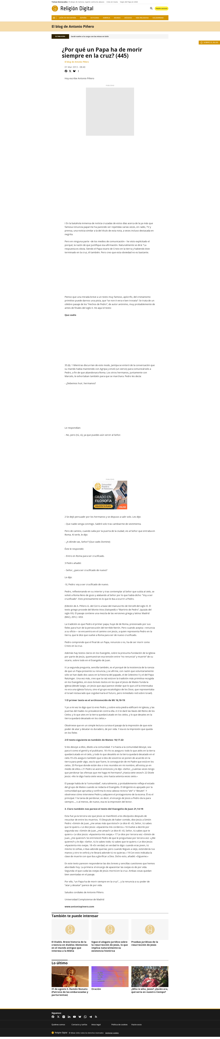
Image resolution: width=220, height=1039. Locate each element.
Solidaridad (158, 18)
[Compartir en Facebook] (66, 71)
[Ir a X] (59, 1016)
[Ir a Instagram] (64, 1016)
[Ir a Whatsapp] (86, 1016)
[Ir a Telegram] (91, 1016)
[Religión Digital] (72, 8)
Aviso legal (96, 1024)
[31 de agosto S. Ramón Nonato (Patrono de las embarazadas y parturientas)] (70, 976)
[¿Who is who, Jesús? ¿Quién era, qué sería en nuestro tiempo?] (149, 976)
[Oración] (110, 976)
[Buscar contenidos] (151, 8)
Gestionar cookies (112, 1033)
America (106, 18)
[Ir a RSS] (96, 1016)
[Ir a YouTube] (75, 1016)
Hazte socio (136, 1024)
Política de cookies (119, 1024)
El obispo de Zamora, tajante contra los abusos (86, 2)
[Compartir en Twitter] (70, 71)
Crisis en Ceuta (112, 2)
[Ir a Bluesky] (80, 1016)
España (83, 18)
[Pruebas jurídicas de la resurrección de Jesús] (149, 929)
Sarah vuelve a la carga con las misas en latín (90, 36)
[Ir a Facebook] (53, 1016)
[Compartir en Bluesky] (74, 71)
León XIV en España (67, 18)
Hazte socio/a (161, 8)
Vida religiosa (142, 18)
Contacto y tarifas (79, 1024)
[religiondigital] (59, 1033)
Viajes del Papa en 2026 (129, 2)
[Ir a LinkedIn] (69, 1016)
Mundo (117, 18)
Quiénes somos (58, 1024)
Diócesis (128, 18)
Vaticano (94, 18)
